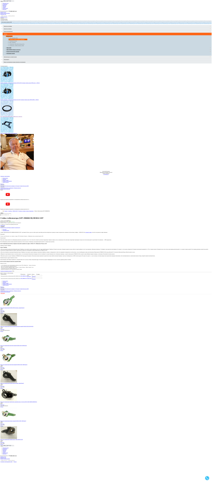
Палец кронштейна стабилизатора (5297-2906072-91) (10, 242)
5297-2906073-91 (23, 244)
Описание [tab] (4, 195)
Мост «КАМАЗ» (13, 42)
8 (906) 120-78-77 (4, 15)
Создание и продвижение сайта (6, 428)
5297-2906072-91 (23, 242)
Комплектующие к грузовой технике (10, 56)
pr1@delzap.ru (106, 140)
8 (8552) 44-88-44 (11, 15)
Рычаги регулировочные (8, 31)
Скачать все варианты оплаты (6, 237)
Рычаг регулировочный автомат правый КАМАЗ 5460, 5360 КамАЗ (13, 387)
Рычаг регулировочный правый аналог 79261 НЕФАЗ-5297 (11, 405)
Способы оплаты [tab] (6, 196)
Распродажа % (6, 59)
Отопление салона (11, 53)
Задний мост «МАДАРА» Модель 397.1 (17, 44)
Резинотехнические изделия (13, 51)
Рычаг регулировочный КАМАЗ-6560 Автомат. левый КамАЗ (12, 349)
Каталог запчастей (7, 22)
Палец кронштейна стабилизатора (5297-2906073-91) (10, 244)
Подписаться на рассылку (5, 155)
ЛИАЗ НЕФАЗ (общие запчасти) (13, 49)
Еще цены (29, 242)
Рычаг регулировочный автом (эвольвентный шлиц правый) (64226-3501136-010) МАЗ (16, 292)
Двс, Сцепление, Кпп (14, 37)
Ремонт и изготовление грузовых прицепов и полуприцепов (14, 62)
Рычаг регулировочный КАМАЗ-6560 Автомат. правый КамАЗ (12, 274)
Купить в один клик (4, 193)
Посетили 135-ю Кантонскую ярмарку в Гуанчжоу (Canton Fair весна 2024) (14, 152)
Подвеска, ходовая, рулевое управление (17, 39)
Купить (1, 279)
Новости (2, 150)
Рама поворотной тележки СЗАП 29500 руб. (8, 99)
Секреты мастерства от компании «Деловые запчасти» (10, 154)
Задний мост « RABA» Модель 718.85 (17, 45)
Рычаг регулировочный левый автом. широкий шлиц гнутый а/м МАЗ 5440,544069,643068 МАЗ (18, 368)
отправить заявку (88, 198)
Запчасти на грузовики (8, 26)
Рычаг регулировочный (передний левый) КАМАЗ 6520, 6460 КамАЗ (13, 311)
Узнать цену (2, 191)
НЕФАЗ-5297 (9, 36)
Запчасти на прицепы (8, 28)
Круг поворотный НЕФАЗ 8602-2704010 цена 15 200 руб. (11, 82)
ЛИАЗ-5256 (9, 47)
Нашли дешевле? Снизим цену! (14, 193)
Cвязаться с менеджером (5, 142)
